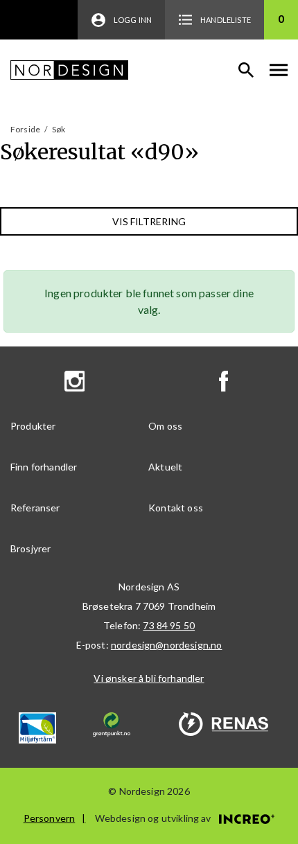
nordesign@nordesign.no (166, 645)
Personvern (50, 818)
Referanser (35, 507)
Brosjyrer (30, 548)
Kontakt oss (175, 507)
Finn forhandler (43, 467)
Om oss (165, 426)
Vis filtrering (149, 221)
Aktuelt (165, 467)
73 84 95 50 (169, 625)
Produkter (32, 426)
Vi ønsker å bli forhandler (149, 678)
